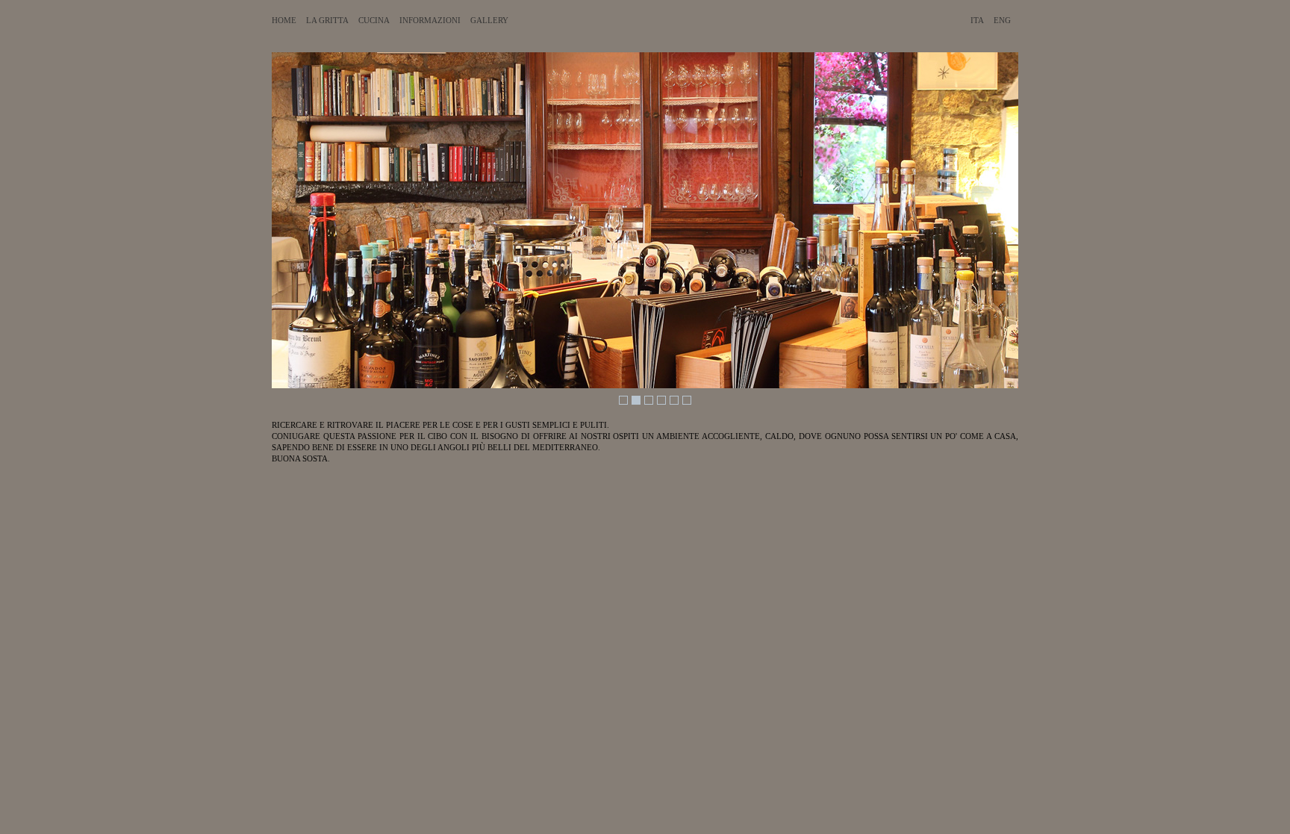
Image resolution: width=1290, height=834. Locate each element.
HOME (284, 20)
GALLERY (489, 20)
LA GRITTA (327, 20)
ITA (977, 20)
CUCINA (374, 20)
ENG (1002, 20)
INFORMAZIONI (430, 20)
